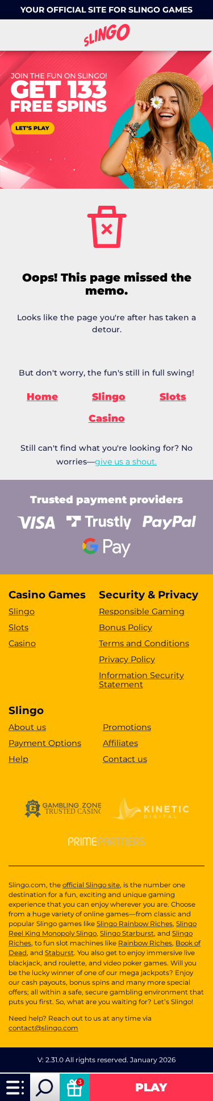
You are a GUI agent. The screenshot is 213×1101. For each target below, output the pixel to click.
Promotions (127, 727)
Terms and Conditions (144, 643)
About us (27, 727)
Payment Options (45, 743)
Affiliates (120, 743)
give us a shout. (126, 461)
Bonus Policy (125, 627)
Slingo (109, 396)
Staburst (59, 953)
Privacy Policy (127, 659)
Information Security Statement (141, 680)
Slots (173, 396)
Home (42, 396)
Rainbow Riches (145, 943)
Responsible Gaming (142, 611)
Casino (107, 418)
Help (18, 759)
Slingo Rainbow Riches (135, 924)
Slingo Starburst (127, 933)
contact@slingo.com (43, 1028)
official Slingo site (91, 885)
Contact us (125, 759)
